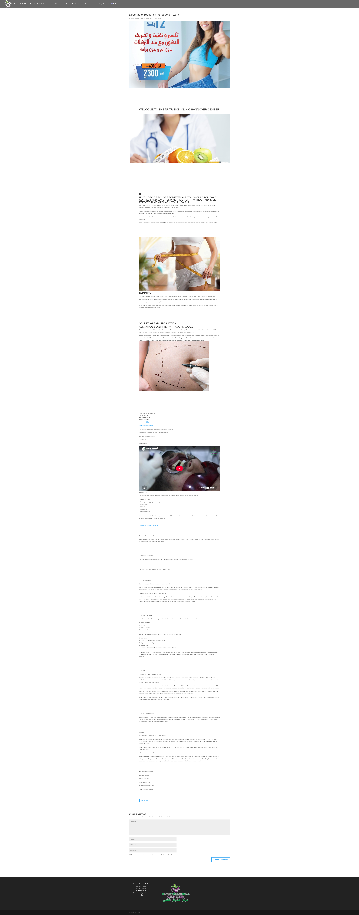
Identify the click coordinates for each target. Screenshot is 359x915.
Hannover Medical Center (21, 4)
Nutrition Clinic (76, 4)
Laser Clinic (65, 4)
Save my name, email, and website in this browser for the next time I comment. (154, 855)
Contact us (144, 800)
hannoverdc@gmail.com (146, 425)
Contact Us (106, 4)
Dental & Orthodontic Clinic (38, 4)
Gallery (100, 4)
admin (132, 18)
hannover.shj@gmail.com (146, 422)
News (94, 4)
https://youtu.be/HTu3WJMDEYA (148, 525)
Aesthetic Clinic (54, 4)
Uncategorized (148, 18)
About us (87, 4)
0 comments (157, 18)
